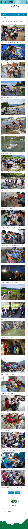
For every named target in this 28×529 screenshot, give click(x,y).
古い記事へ (18, 492)
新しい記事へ (10, 492)
